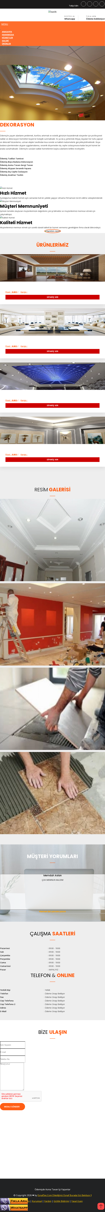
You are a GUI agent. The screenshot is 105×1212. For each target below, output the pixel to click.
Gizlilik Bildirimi (61, 1201)
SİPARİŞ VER (52, 297)
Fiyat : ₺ (11, 292)
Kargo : (24, 292)
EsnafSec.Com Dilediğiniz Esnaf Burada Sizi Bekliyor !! (65, 1195)
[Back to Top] (100, 1206)
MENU (4, 24)
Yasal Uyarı (77, 1201)
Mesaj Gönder (12, 1107)
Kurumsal (37, 1201)
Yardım (47, 1201)
